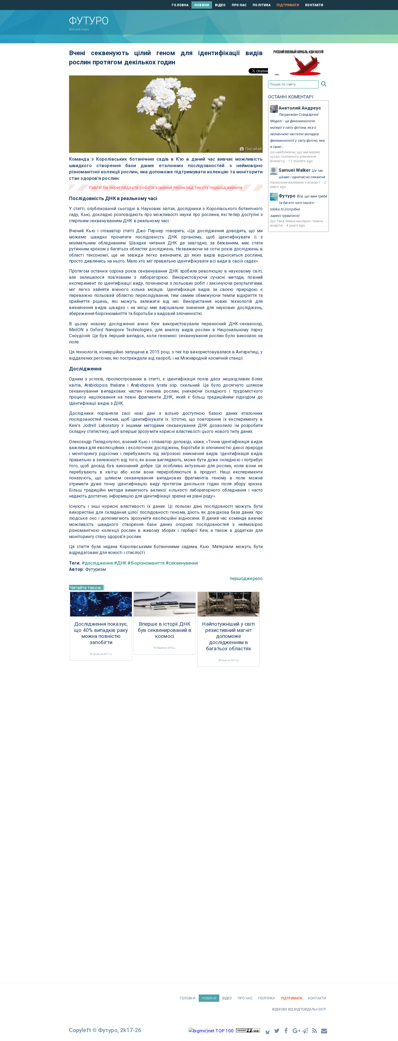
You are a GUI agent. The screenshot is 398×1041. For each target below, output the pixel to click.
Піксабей (254, 149)
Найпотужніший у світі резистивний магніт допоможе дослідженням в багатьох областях (228, 636)
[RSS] (314, 1031)
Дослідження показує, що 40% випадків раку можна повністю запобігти (101, 633)
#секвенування (182, 563)
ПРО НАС (239, 5)
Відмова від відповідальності (299, 1009)
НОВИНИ (201, 5)
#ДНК (120, 563)
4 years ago (295, 225)
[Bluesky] (267, 1031)
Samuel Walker (295, 170)
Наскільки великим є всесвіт (295, 182)
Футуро (287, 195)
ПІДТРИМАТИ (287, 5)
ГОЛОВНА (180, 5)
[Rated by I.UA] (248, 1030)
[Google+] (296, 1031)
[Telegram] (305, 1031)
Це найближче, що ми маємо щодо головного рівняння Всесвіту (295, 156)
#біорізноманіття (146, 563)
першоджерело (246, 578)
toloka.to (276, 209)
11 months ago (300, 161)
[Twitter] (277, 1031)
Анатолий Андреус (300, 108)
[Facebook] (286, 1031)
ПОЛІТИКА (261, 5)
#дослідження (97, 563)
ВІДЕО (220, 5)
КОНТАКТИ (314, 5)
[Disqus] (166, 740)
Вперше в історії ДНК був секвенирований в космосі (164, 630)
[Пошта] (324, 1031)
